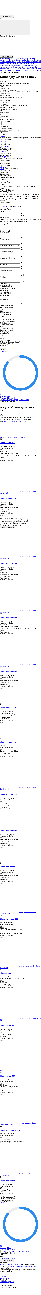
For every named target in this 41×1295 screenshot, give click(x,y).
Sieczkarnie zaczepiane (8, 62)
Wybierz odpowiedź (7, 527)
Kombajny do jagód (27, 63)
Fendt (27, 69)
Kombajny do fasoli (20, 65)
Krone (10, 70)
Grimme (32, 69)
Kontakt (12, 1258)
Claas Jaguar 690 (7, 973)
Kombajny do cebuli (14, 63)
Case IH (14, 69)
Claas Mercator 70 (8, 708)
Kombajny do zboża (21, 58)
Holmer (38, 69)
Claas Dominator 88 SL (10, 618)
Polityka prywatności (15, 1264)
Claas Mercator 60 (8, 499)
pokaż (3, 349)
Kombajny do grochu (7, 65)
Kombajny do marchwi (24, 62)
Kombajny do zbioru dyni (32, 60)
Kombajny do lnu (11, 67)
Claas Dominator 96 (8, 1181)
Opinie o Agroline (17, 1266)
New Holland (29, 70)
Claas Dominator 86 (8, 563)
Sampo (37, 70)
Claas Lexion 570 (7, 1076)
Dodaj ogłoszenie (7, 1201)
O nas (2, 1258)
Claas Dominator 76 (8, 867)
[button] (20, 46)
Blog (25, 1266)
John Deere (4, 70)
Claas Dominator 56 (8, 831)
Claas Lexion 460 (7, 443)
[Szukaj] (15, 27)
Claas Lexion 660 (7, 1026)
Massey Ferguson (19, 70)
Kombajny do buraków (16, 60)
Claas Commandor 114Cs (11, 1130)
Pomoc (6, 1258)
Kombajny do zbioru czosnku (27, 67)
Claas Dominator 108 (9, 919)
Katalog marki (31, 1266)
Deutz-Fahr (21, 69)
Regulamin (3, 1264)
